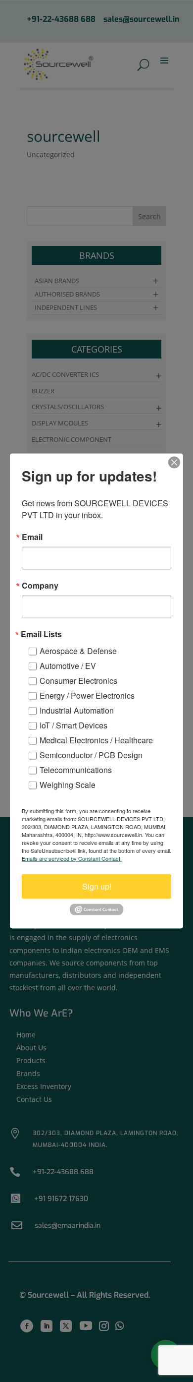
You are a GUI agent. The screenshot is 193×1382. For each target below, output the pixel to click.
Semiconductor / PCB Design (91, 754)
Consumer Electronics (78, 680)
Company (40, 585)
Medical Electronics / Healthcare (96, 739)
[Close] (174, 462)
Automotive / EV (68, 665)
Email (32, 537)
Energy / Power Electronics (87, 695)
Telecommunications (76, 769)
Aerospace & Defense (78, 650)
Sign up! (96, 886)
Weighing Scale (68, 784)
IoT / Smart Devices (73, 724)
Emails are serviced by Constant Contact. (72, 858)
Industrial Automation (77, 710)
